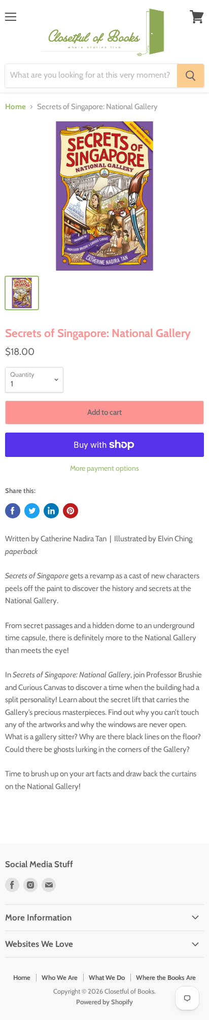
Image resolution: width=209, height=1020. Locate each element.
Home (15, 107)
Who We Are (60, 977)
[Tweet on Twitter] (32, 510)
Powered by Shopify (104, 1002)
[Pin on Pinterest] (70, 510)
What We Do (107, 977)
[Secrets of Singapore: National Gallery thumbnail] (22, 293)
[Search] (190, 75)
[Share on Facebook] (12, 510)
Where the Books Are (166, 977)
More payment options (104, 468)
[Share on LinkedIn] (51, 510)
